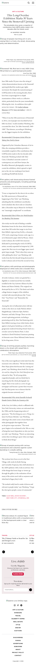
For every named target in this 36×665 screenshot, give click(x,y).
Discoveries (18, 637)
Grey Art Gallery (19, 110)
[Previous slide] (3, 552)
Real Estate (18, 621)
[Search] (29, 3)
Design (18, 627)
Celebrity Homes (18, 618)
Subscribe (18, 574)
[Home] (6, 3)
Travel (18, 615)
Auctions (18, 630)
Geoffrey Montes (19, 32)
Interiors (18, 612)
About (18, 649)
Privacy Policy (18, 652)
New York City (11, 498)
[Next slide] (32, 552)
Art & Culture (18, 609)
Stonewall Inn (23, 498)
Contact (18, 655)
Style (18, 624)
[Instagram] (15, 605)
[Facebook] (18, 605)
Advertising (18, 643)
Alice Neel (10, 496)
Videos (18, 640)
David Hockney (20, 496)
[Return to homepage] (18, 601)
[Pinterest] (21, 605)
